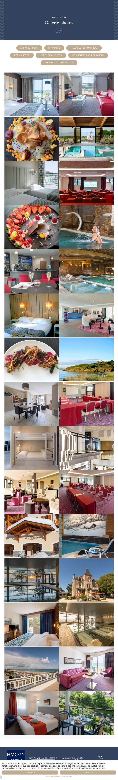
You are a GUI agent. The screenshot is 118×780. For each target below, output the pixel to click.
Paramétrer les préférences (59, 777)
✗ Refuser (88, 772)
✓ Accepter (30, 772)
